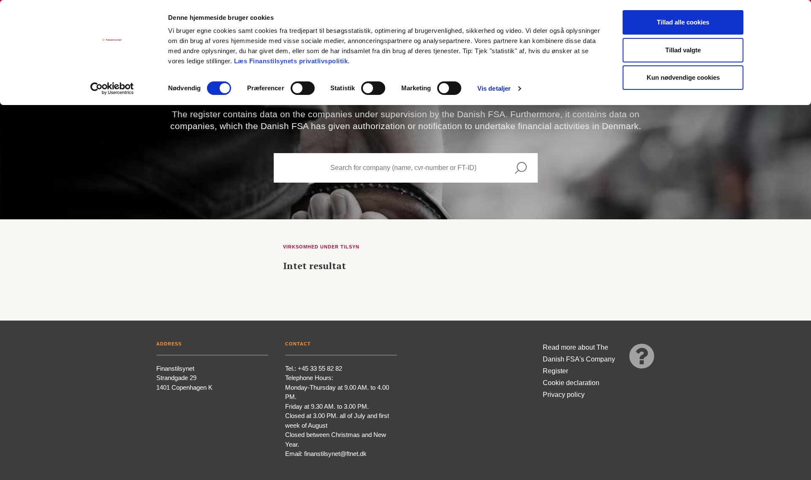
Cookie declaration (571, 382)
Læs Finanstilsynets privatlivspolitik (291, 61)
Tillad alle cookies (683, 22)
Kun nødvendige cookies (683, 77)
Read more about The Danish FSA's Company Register (579, 359)
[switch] (303, 88)
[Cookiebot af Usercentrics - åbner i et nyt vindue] (112, 88)
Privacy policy (564, 394)
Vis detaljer (494, 88)
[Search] (521, 168)
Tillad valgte (683, 50)
